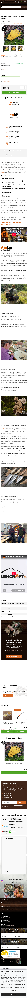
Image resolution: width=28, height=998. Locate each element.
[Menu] (25, 2)
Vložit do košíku (20, 731)
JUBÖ (9, 608)
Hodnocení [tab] (11, 150)
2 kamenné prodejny (14, 136)
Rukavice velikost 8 (20, 603)
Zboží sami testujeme (14, 131)
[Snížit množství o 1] (21, 87)
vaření (2, 172)
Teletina (12, 616)
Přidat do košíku (15, 92)
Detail (7, 731)
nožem (7, 169)
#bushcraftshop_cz (13, 882)
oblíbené (18, 2)
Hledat (24, 7)
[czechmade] (14, 751)
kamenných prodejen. (13, 692)
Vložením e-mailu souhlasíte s (12, 806)
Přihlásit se (21, 802)
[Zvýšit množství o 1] (25, 87)
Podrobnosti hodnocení (18, 23)
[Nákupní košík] (21, 2)
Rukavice (3, 55)
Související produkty (7, 155)
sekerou (13, 169)
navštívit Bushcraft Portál (13, 656)
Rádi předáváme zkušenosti (15, 126)
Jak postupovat (8, 695)
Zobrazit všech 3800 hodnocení (16, 827)
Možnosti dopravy (7, 69)
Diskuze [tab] (19, 150)
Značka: (14, 114)
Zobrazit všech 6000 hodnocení (16, 821)
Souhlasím (13, 994)
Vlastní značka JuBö (14, 142)
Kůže (9, 616)
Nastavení (13, 990)
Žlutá (9, 611)
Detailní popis (4, 58)
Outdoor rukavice (11, 603)
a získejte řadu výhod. (15, 97)
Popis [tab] (4, 150)
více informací (14, 931)
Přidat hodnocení (14, 672)
